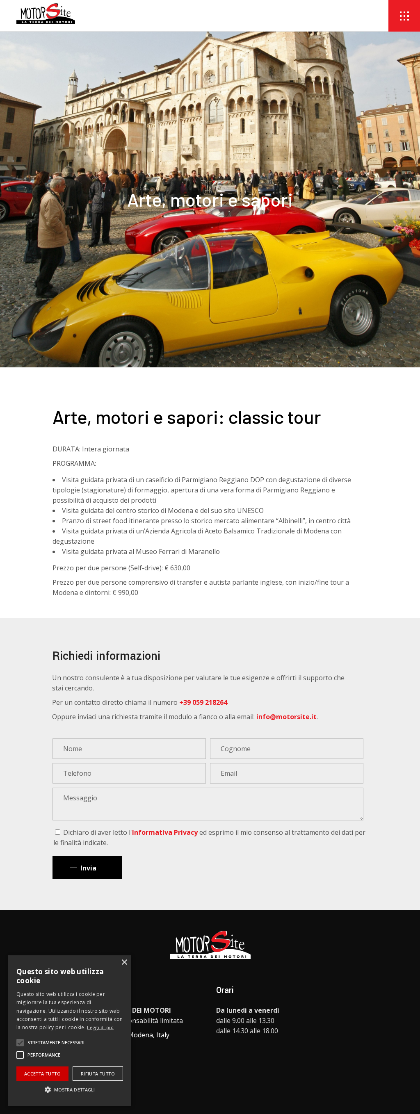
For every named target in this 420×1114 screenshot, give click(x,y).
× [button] (124, 962)
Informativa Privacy (165, 832)
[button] (20, 1042)
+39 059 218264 (203, 702)
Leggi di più (100, 1027)
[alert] (69, 1030)
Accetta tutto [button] (42, 1074)
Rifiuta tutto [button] (98, 1074)
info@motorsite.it (286, 716)
